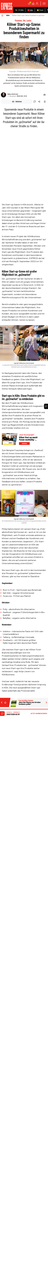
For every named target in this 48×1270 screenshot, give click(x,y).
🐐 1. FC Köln (19, 10)
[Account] (37, 3)
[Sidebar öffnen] (44, 3)
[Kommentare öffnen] (46, 406)
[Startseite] (2, 15)
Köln (8, 15)
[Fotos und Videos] (33, 3)
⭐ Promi (40, 10)
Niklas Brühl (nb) (12, 94)
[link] (6, 6)
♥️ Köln (30, 10)
